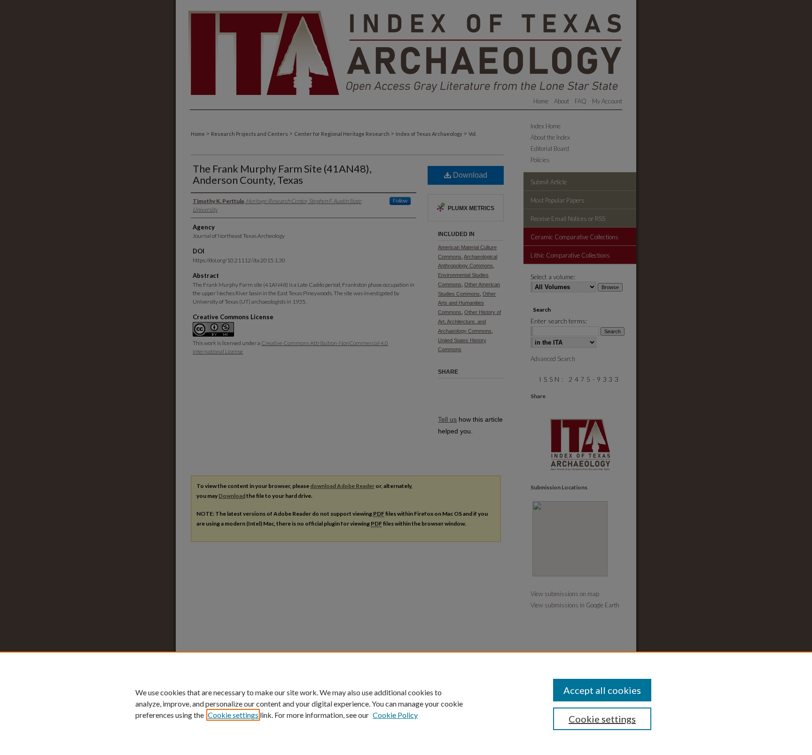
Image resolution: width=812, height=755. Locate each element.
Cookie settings (233, 714)
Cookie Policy (395, 714)
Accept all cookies (602, 690)
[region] (406, 703)
